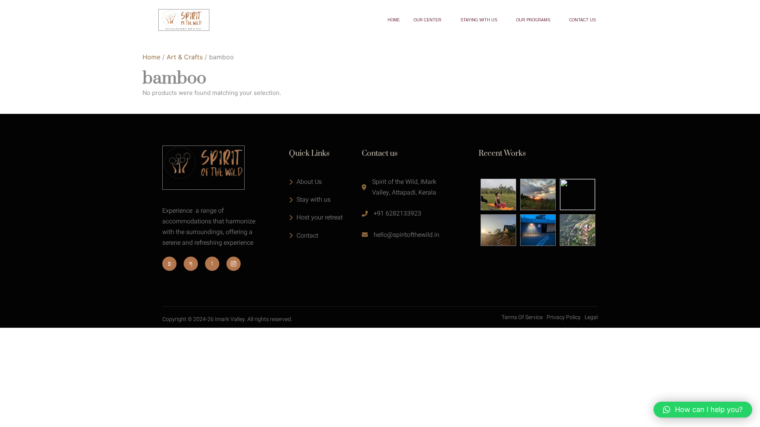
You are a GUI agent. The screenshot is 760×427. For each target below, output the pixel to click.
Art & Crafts (185, 57)
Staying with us (478, 20)
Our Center (427, 20)
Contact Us (582, 20)
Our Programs (533, 20)
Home (394, 20)
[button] (703, 410)
